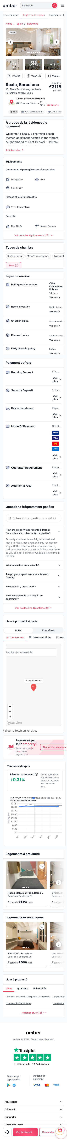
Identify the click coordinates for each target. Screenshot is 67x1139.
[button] (39, 5)
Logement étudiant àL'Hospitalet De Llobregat (28, 996)
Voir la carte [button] (53, 105)
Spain (19, 23)
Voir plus (55, 380)
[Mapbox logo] (14, 723)
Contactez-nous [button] (14, 1124)
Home (9, 23)
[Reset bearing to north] (10, 716)
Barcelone (32, 23)
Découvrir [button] (10, 1109)
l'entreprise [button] (11, 1101)
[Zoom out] (10, 711)
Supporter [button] (10, 1117)
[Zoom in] (10, 706)
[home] (10, 5)
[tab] (15, 637)
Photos (16, 75)
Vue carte (57, 75)
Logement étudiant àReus (18, 1003)
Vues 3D (36, 75)
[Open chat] (61, 1133)
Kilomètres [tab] (48, 630)
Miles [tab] (18, 630)
